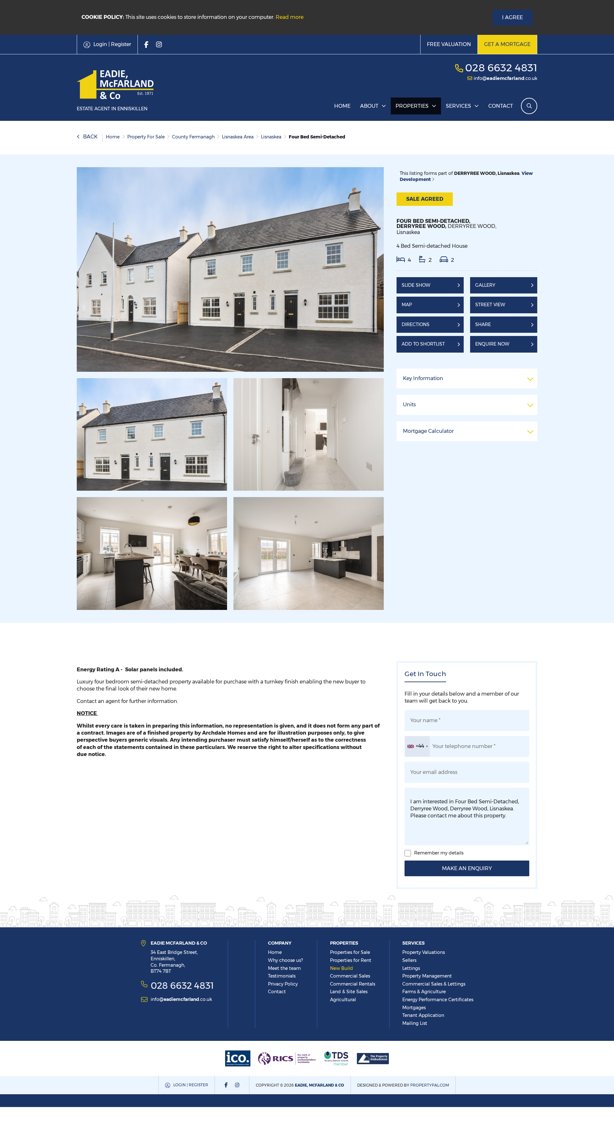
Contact (500, 106)
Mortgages (414, 1007)
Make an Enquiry (467, 868)
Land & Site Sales (348, 992)
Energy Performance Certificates (437, 999)
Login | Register (190, 1084)
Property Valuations (423, 952)
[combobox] (417, 746)
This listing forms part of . (466, 176)
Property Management (427, 976)
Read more (289, 17)
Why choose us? (285, 960)
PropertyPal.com (429, 1085)
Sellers (409, 960)
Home (342, 106)
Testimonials (281, 976)
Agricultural (343, 999)
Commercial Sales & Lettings (433, 984)
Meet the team (284, 968)
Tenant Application (423, 1015)
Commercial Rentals (352, 984)
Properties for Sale (350, 952)
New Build (341, 968)
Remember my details (438, 853)
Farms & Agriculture (424, 992)
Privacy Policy (283, 984)
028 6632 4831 (501, 67)
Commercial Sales (350, 976)
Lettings (411, 968)
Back (90, 137)
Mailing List (414, 1023)
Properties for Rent (350, 960)
